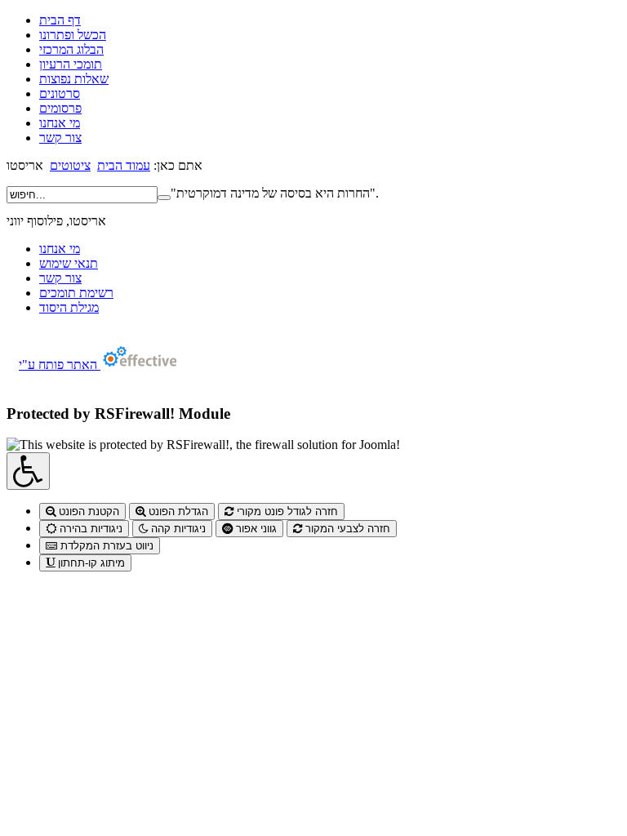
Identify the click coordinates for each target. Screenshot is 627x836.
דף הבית (60, 20)
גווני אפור (255, 528)
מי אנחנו (59, 123)
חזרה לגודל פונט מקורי (285, 511)
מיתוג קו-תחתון (90, 563)
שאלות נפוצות (74, 79)
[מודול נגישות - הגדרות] (28, 471)
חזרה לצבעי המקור (346, 528)
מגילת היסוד (69, 307)
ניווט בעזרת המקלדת (105, 546)
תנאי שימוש (68, 263)
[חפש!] (164, 197)
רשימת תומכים (76, 293)
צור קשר (60, 138)
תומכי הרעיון (70, 64)
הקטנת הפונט (87, 511)
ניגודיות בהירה (89, 528)
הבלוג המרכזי (71, 49)
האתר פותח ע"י (59, 364)
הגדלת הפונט (176, 511)
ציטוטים (70, 165)
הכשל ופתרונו (72, 35)
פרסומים (60, 108)
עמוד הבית (123, 165)
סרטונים (59, 93)
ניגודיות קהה (177, 528)
